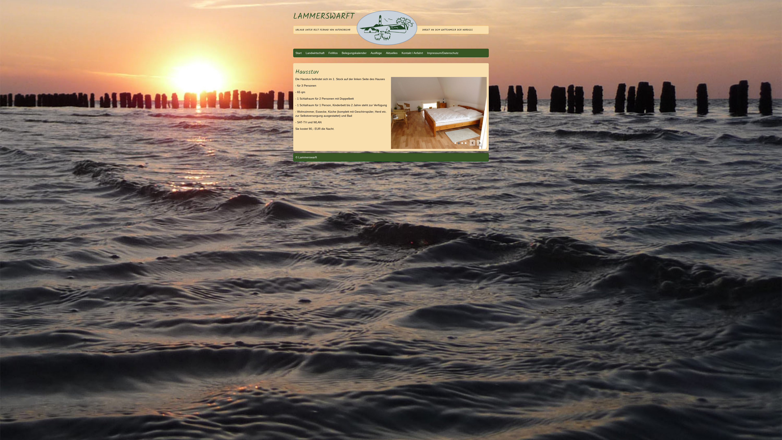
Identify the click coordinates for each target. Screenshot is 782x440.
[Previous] (472, 133)
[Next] (480, 133)
